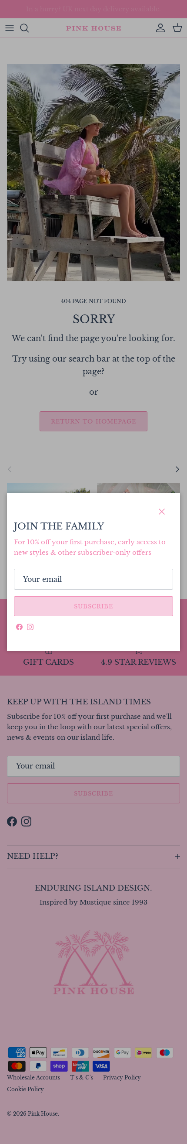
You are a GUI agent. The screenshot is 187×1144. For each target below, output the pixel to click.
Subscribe (93, 606)
